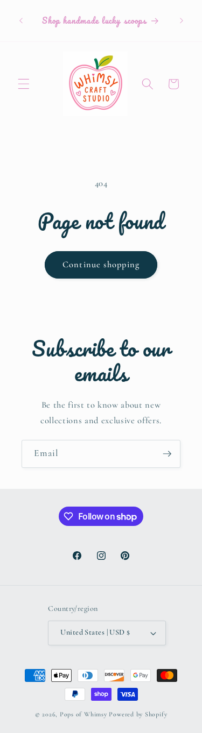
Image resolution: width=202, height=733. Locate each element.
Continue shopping (101, 264)
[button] (24, 84)
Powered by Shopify (138, 714)
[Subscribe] (167, 454)
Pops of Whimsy (83, 714)
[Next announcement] (181, 21)
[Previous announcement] (21, 21)
